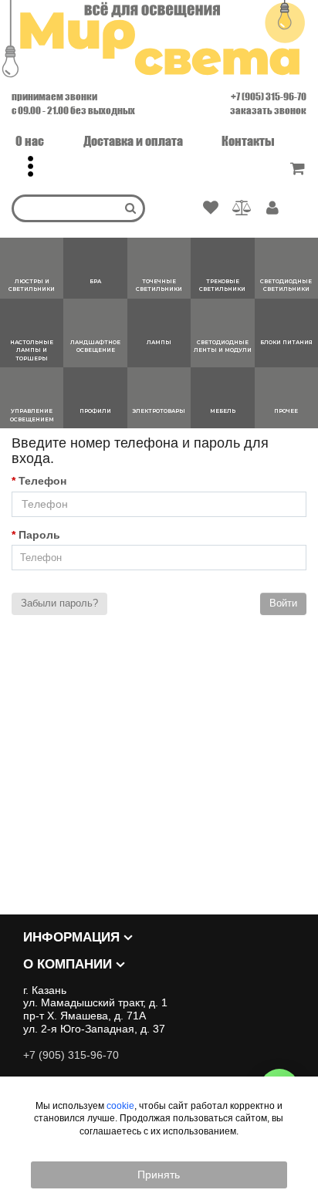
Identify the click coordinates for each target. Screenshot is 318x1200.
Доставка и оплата (133, 141)
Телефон (42, 481)
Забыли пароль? (59, 603)
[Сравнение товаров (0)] (242, 207)
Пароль (39, 535)
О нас (29, 141)
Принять (158, 1174)
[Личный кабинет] (272, 209)
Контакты (248, 141)
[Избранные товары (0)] (210, 207)
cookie (120, 1105)
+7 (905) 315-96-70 (268, 96)
